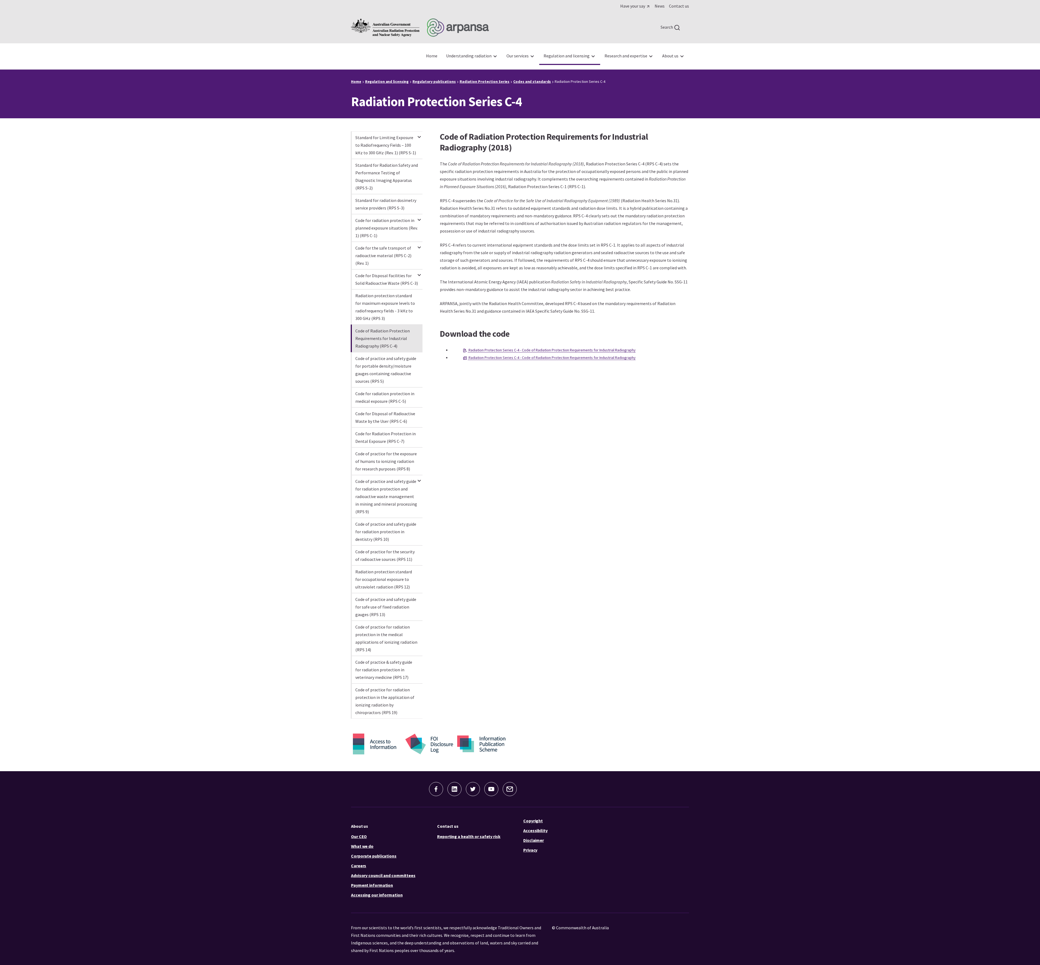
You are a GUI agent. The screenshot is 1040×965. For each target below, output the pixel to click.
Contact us (448, 826)
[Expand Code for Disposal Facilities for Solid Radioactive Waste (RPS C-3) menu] (419, 272)
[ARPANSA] (420, 27)
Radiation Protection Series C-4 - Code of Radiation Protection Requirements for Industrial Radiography (552, 350)
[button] (436, 789)
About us (359, 826)
